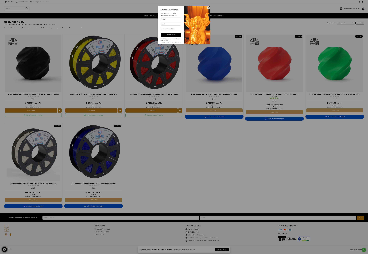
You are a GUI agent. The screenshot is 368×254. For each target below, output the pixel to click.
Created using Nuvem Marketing (171, 42)
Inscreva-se (171, 35)
